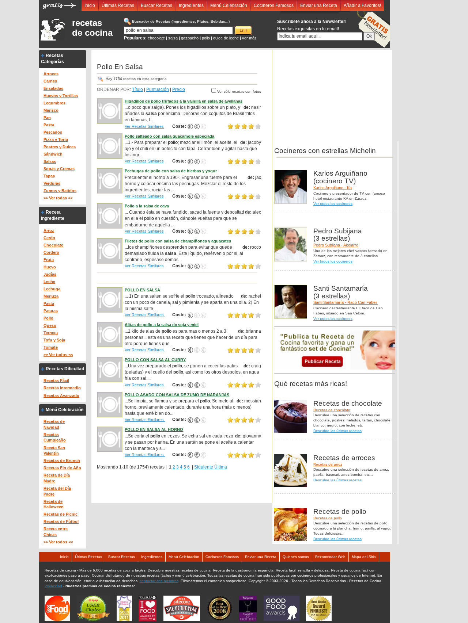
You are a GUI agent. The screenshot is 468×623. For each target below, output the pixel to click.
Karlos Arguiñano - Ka (332, 188)
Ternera (51, 332)
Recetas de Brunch (62, 460)
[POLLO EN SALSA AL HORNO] (109, 439)
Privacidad (53, 586)
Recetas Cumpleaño (55, 437)
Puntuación (157, 89)
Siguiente (203, 467)
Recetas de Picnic (61, 514)
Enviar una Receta (318, 5)
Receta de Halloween (54, 504)
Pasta (49, 125)
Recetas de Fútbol (61, 521)
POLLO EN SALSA (142, 290)
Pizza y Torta (56, 139)
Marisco (51, 110)
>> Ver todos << (58, 354)
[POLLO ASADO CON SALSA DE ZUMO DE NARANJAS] (109, 404)
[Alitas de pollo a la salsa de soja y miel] (109, 334)
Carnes (50, 81)
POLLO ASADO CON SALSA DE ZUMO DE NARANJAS (177, 395)
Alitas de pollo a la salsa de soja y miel (162, 324)
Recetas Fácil (56, 380)
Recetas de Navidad (54, 424)
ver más (249, 38)
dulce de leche (226, 38)
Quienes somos (296, 557)
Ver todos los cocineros (332, 204)
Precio (178, 89)
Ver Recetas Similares (144, 126)
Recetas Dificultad (65, 368)
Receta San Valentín (54, 451)
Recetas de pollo (327, 518)
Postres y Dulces (60, 147)
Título (137, 89)
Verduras (52, 183)
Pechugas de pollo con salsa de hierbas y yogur (171, 171)
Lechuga (52, 289)
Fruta (49, 259)
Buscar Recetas (156, 5)
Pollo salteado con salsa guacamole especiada (169, 136)
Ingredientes (191, 5)
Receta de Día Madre (57, 478)
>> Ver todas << (58, 198)
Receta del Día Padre (57, 491)
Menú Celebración (228, 5)
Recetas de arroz (327, 464)
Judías (50, 274)
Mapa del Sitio (364, 557)
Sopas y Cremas (59, 169)
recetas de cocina (92, 27)
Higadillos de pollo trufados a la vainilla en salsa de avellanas (183, 101)
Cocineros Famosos (274, 5)
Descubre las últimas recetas (337, 431)
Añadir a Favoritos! (362, 5)
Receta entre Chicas (56, 532)
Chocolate (53, 245)
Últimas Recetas (118, 5)
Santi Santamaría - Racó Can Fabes (345, 302)
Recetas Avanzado (61, 395)
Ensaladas (53, 88)
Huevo (50, 267)
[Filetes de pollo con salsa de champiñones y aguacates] (109, 250)
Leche (49, 281)
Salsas (50, 161)
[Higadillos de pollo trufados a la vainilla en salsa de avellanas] (109, 110)
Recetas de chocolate (331, 410)
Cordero (51, 252)
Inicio (89, 5)
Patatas (51, 311)
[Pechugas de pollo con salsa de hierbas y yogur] (109, 180)
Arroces (51, 74)
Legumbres (54, 103)
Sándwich (53, 154)
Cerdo (49, 238)
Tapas (49, 176)
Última (220, 467)
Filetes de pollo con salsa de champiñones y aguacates (178, 241)
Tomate (51, 347)
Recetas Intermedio (62, 388)
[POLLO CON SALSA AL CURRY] (109, 369)
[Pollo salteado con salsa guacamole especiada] (109, 145)
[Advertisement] (330, 95)
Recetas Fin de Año (62, 468)
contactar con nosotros (159, 581)
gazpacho (190, 38)
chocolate (156, 38)
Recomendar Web (330, 557)
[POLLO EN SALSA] (109, 299)
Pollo (48, 318)
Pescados (53, 132)
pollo (206, 38)
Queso (50, 325)
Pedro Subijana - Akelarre (335, 245)
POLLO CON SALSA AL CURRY (155, 360)
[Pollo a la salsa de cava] (109, 215)
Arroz (49, 230)
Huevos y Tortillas (61, 95)
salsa (173, 38)
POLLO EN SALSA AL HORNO (154, 429)
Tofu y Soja (54, 340)
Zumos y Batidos (60, 190)
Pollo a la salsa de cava (147, 206)
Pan (47, 117)
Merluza (51, 296)
